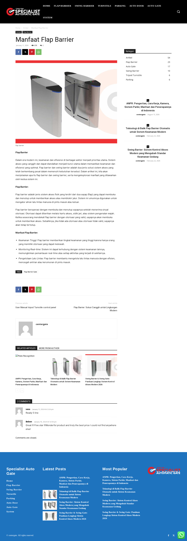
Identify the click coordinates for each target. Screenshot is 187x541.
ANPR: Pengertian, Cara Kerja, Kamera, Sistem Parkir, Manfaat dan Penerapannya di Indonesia (31, 382)
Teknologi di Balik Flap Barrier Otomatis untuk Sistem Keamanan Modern (65, 382)
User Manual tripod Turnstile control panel (35, 307)
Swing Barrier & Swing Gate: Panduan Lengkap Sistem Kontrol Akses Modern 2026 (100, 382)
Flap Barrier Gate (30, 272)
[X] (25, 52)
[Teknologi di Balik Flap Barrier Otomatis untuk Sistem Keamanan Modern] (66, 365)
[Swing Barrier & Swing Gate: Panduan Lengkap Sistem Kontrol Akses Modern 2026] (101, 365)
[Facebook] (18, 52)
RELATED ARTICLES (26, 348)
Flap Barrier (27, 32)
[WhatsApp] (38, 52)
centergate (42, 324)
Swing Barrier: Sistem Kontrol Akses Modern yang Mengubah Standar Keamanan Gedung (148, 153)
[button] (178, 11)
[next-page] (22, 390)
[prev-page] (17, 390)
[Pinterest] (32, 52)
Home (17, 28)
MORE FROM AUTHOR (49, 348)
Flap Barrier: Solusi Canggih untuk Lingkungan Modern (95, 309)
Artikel (25, 28)
